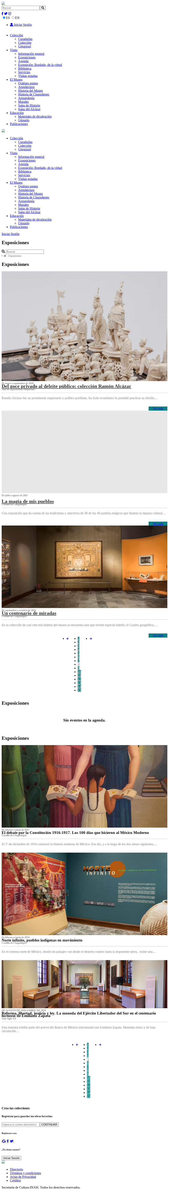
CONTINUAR (49, 1124)
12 (79, 679)
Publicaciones (19, 124)
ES (8, 17)
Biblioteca (24, 68)
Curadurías (25, 39)
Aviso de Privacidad (23, 1176)
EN (17, 17)
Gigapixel (24, 46)
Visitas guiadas (28, 76)
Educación (17, 113)
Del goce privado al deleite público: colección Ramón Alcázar (66, 386)
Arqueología (26, 98)
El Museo (16, 79)
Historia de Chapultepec (33, 94)
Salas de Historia (29, 105)
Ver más (158, 408)
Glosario (23, 120)
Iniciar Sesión (22, 24)
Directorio (16, 1169)
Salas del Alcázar (29, 109)
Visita (13, 50)
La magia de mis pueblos (28, 501)
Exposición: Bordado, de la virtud (40, 64)
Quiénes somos (28, 83)
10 (79, 671)
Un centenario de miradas (29, 613)
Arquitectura (26, 87)
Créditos (15, 1180)
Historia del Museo (30, 90)
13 (79, 683)
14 (79, 686)
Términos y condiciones (25, 1173)
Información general (31, 53)
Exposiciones (26, 57)
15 (79, 690)
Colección (16, 35)
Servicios (24, 72)
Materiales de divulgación (35, 116)
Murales (23, 101)
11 (79, 675)
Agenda (23, 61)
